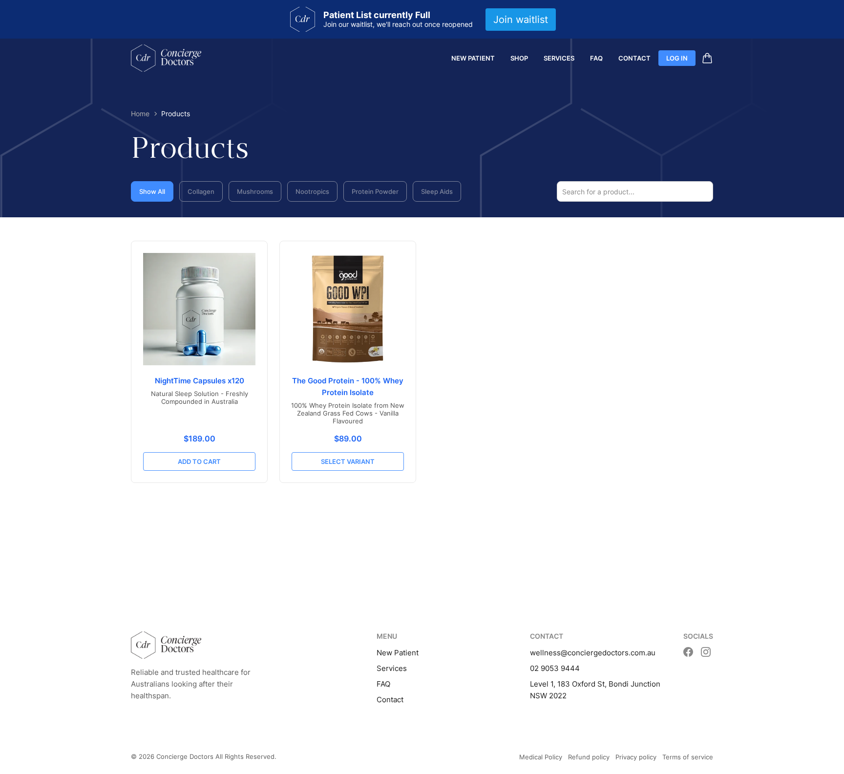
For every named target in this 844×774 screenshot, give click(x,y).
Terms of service (687, 757)
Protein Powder (375, 191)
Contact (634, 58)
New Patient (473, 58)
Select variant (348, 461)
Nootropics (312, 191)
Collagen (201, 191)
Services (559, 58)
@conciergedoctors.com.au (608, 652)
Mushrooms (255, 191)
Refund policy (589, 757)
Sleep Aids (437, 191)
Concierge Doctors (184, 756)
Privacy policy (635, 757)
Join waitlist (520, 19)
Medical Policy (540, 757)
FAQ (596, 58)
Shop (519, 58)
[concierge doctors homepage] (166, 58)
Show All (152, 191)
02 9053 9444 (555, 668)
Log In (677, 58)
